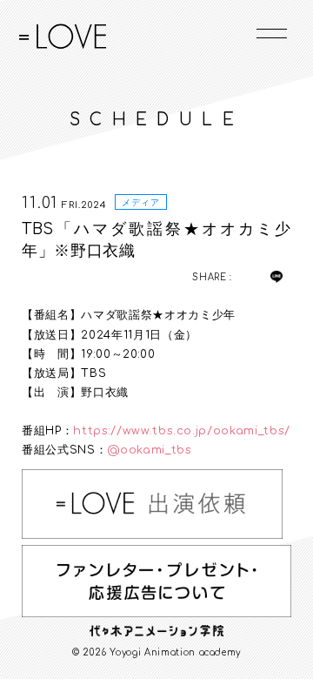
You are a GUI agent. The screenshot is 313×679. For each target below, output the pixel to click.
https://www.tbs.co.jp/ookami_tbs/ (181, 431)
